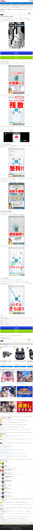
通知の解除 (20, 525)
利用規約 (8, 525)
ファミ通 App (3, 1)
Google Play (16, 57)
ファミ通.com (24, 525)
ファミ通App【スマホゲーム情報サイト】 (5, 5)
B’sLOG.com (27, 525)
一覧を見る (31, 344)
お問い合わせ (5, 525)
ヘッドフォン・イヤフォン (4, 346)
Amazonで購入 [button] (7, 366)
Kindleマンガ (10, 346)
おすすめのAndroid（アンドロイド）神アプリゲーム (26, 5)
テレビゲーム (21, 346)
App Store (16, 53)
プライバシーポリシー (15, 525)
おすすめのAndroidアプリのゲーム (15, 5)
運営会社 (11, 525)
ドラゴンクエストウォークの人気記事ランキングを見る (6, 445)
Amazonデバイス (16, 346)
